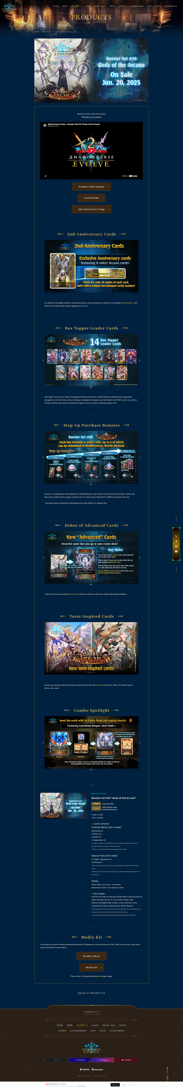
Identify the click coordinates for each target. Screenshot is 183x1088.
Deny (124, 1085)
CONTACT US (90, 1012)
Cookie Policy (101, 1076)
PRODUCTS (47, 32)
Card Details (91, 197)
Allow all (115, 1085)
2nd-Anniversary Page (91, 209)
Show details (132, 1084)
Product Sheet (91, 956)
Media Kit (91, 967)
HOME (36, 32)
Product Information (91, 186)
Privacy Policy (82, 1086)
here (96, 976)
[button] (90, 387)
